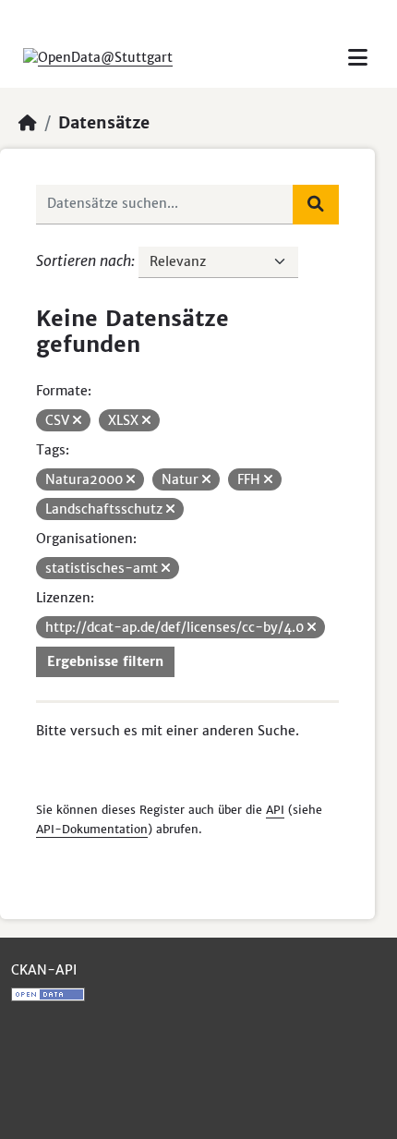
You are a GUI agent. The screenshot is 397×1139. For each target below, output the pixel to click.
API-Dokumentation (92, 829)
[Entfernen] (77, 420)
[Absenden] (316, 204)
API (275, 810)
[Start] (27, 123)
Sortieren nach (83, 260)
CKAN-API (44, 970)
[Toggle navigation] (358, 57)
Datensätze (104, 123)
